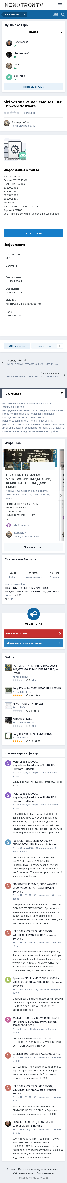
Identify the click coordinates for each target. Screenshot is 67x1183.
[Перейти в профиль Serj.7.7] (8, 1020)
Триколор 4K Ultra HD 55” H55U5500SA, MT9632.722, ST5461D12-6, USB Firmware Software (38, 982)
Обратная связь (23, 1173)
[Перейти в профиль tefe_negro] (8, 1124)
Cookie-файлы (45, 1173)
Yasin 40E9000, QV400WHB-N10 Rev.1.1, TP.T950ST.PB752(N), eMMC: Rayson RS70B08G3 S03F (36, 1022)
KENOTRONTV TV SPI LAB (28, 703)
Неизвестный (21, 53)
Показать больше (33, 86)
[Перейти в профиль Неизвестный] (9, 55)
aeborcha (19, 75)
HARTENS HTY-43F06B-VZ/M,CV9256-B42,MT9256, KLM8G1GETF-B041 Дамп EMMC (28, 481)
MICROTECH (27, 722)
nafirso (24, 737)
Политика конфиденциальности (38, 1169)
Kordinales (26, 989)
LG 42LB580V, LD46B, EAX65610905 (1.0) (37, 1053)
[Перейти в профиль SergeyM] (8, 763)
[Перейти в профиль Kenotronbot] (9, 43)
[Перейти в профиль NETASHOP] (8, 886)
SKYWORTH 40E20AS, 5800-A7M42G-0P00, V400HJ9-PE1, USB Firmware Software (35, 888)
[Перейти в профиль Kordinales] (8, 980)
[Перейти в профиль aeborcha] (9, 77)
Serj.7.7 (24, 1029)
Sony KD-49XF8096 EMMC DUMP (32, 734)
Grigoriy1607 (27, 848)
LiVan (17, 64)
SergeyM (25, 772)
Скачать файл (33, 232)
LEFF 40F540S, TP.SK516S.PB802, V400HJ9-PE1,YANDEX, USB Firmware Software (34, 935)
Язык (10, 1169)
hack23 (10, 490)
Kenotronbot (21, 41)
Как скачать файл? (17, 633)
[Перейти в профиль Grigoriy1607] (8, 842)
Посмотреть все (33, 547)
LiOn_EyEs (25, 692)
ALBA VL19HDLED (23, 718)
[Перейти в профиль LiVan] (9, 66)
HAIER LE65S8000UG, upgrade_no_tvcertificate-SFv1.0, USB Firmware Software (34, 765)
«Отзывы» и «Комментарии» (24, 643)
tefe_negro (26, 1129)
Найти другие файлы (24, 125)
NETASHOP (26, 895)
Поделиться (18, 346)
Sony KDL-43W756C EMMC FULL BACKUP (37, 688)
